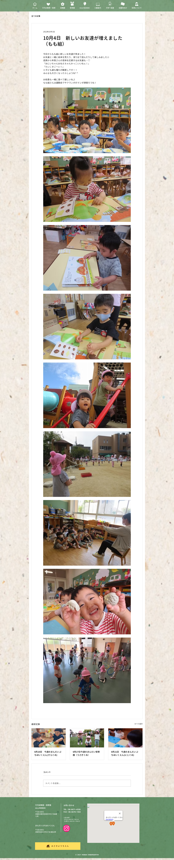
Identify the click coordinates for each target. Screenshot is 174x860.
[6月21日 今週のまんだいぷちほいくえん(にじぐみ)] (125, 737)
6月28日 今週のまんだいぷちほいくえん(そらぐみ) (47, 753)
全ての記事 (35, 16)
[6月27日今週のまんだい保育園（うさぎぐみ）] (87, 737)
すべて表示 (138, 724)
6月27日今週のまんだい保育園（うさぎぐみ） (86, 753)
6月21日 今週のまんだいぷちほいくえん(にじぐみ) (124, 753)
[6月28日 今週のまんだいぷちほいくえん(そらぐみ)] (48, 737)
